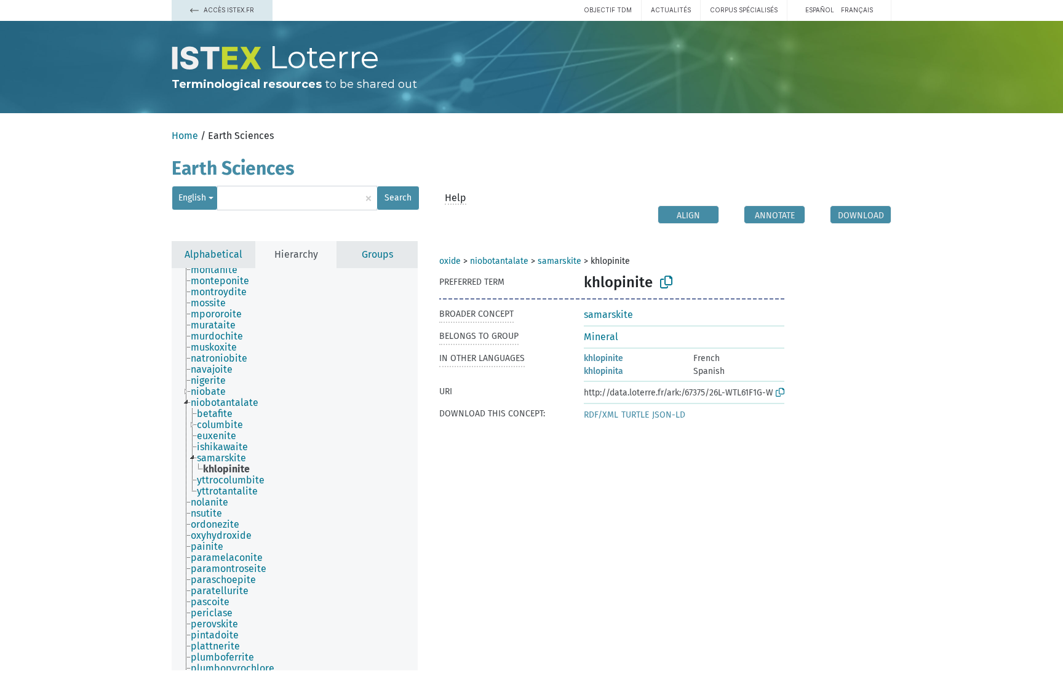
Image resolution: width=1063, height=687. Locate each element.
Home (185, 135)
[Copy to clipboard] (666, 282)
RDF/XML (601, 415)
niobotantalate (499, 261)
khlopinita (603, 371)
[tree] (295, 469)
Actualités (671, 10)
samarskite (559, 261)
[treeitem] (219, 270)
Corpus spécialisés (744, 10)
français (857, 10)
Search (398, 198)
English (192, 198)
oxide (450, 261)
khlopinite (603, 358)
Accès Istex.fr (228, 10)
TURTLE (635, 415)
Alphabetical (213, 254)
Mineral (601, 337)
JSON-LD (668, 415)
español (819, 10)
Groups (377, 254)
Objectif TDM (608, 10)
